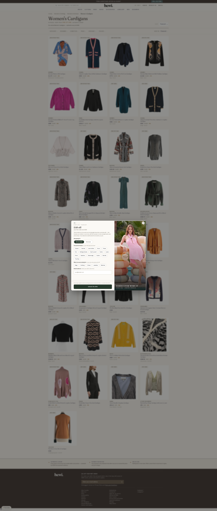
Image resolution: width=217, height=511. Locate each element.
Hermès (83, 248)
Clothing (82, 265)
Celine (101, 252)
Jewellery (95, 265)
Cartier (98, 255)
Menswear (88, 241)
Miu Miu (104, 255)
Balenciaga (90, 255)
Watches (103, 265)
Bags (76, 265)
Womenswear (79, 241)
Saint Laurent (93, 252)
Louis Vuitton (91, 248)
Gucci (98, 248)
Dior (76, 252)
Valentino (83, 255)
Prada (104, 248)
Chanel (76, 248)
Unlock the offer (93, 286)
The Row (77, 259)
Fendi (76, 255)
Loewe (107, 252)
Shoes (88, 265)
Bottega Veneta (83, 252)
